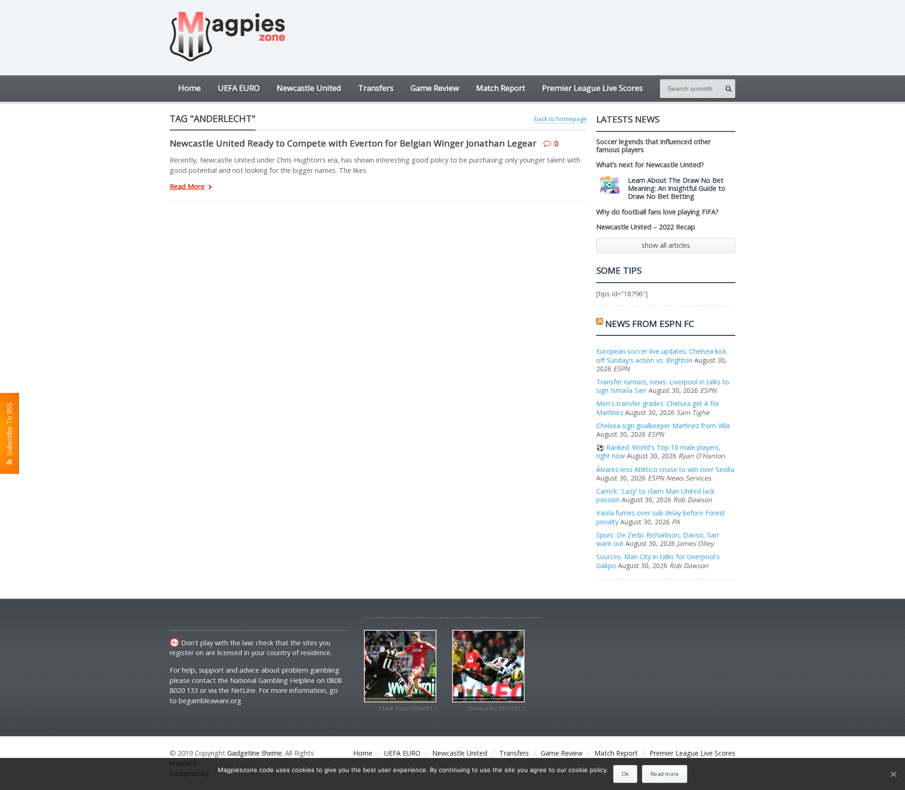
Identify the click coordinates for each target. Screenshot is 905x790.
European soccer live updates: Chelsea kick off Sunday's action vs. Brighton (661, 355)
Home (189, 87)
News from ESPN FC (649, 323)
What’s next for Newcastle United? (650, 164)
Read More (187, 187)
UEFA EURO (239, 87)
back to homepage (561, 118)
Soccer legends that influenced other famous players (653, 145)
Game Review (435, 87)
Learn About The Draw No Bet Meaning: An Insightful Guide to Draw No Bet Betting (676, 188)
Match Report (500, 87)
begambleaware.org (210, 700)
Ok (625, 774)
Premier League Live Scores (592, 87)
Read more (664, 774)
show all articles (666, 245)
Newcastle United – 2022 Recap (645, 226)
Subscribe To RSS (9, 430)
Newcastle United (309, 87)
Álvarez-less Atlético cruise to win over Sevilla (665, 469)
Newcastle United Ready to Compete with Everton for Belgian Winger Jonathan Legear (353, 143)
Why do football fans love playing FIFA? (657, 211)
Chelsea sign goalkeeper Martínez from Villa (663, 425)
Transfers (376, 87)
